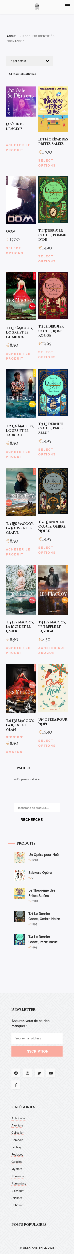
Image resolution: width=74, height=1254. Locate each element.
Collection (17, 1132)
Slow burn (17, 1190)
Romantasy (18, 1183)
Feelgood (17, 1154)
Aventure (17, 1125)
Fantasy (16, 1147)
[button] (67, 5)
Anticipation (18, 1118)
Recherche (32, 819)
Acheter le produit (18, 147)
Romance (17, 1176)
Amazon (14, 752)
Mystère (16, 1169)
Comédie (17, 1140)
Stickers (16, 1198)
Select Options (47, 163)
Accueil (13, 36)
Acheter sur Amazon (52, 650)
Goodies (16, 1161)
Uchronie (17, 1205)
